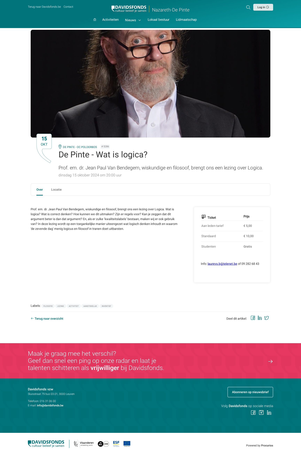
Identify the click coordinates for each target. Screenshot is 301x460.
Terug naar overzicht (49, 318)
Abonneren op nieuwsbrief (250, 392)
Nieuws (131, 20)
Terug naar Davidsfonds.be (44, 6)
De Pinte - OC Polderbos (80, 147)
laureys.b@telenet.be (222, 264)
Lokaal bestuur (158, 20)
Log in (261, 7)
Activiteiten (110, 20)
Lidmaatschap (186, 20)
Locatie (56, 189)
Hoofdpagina (94, 23)
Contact (68, 6)
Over (39, 189)
